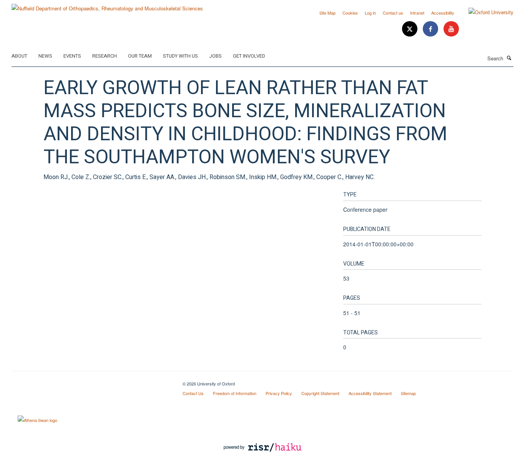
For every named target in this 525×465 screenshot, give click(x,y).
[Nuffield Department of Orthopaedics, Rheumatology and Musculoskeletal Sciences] (107, 5)
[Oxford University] (485, 12)
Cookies (350, 13)
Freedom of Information (234, 393)
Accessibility (442, 13)
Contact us (393, 13)
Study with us (180, 56)
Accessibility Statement (370, 393)
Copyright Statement (320, 393)
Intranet (417, 13)
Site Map (327, 13)
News (45, 56)
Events (72, 56)
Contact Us (193, 393)
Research (104, 56)
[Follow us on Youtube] (451, 29)
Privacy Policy (279, 393)
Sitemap (408, 393)
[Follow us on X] (410, 29)
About (19, 56)
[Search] (509, 57)
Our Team (140, 56)
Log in (370, 13)
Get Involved (249, 56)
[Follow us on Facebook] (431, 29)
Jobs (215, 56)
